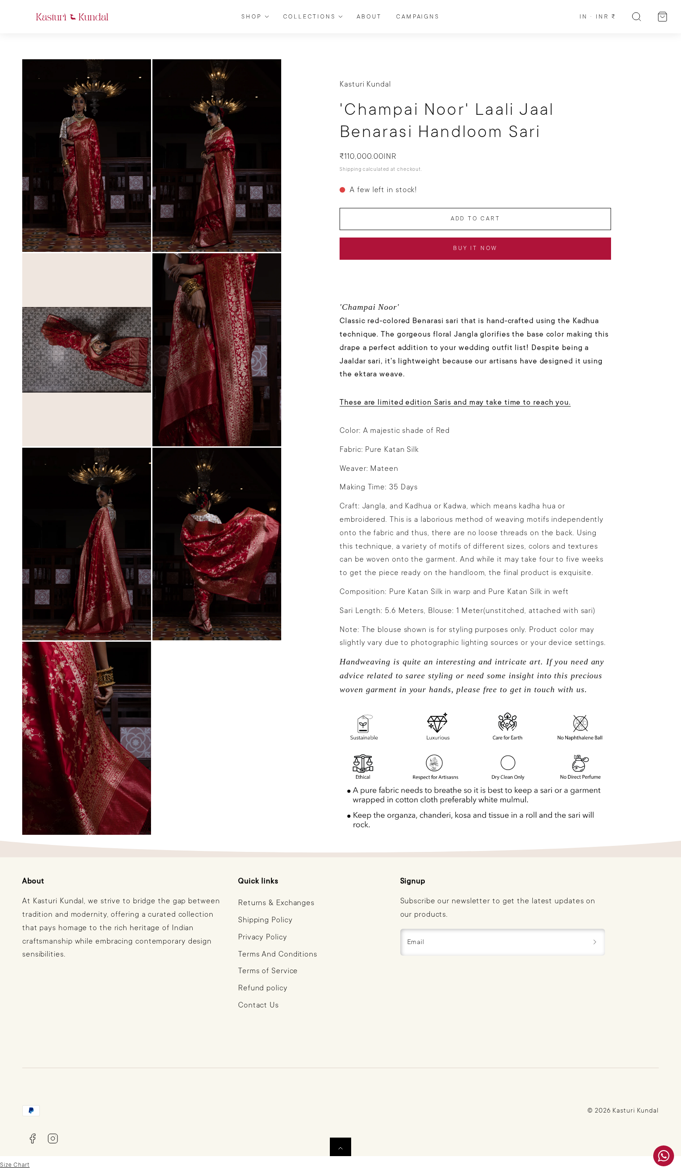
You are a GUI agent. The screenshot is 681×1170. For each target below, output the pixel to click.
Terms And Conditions (277, 954)
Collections (309, 16)
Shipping (350, 169)
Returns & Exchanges (276, 903)
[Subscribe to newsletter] (595, 942)
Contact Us (258, 1005)
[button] (636, 17)
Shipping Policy (265, 920)
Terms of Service (268, 971)
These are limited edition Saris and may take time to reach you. (455, 402)
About (369, 16)
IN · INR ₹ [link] (598, 16)
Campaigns (417, 16)
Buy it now (475, 248)
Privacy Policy (262, 937)
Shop (251, 16)
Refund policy (263, 988)
